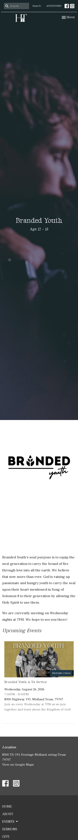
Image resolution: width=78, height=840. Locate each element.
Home (7, 806)
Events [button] (8, 821)
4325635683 (53, 6)
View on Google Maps (18, 765)
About (7, 814)
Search (36, 6)
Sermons (9, 829)
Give (6, 836)
